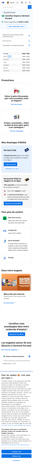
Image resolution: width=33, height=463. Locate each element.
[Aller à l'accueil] (3, 2)
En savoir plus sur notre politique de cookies (16, 425)
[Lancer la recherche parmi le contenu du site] (29, 7)
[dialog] (16, 417)
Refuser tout (16, 456)
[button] (17, 2)
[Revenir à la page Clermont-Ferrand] (2, 12)
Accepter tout (16, 452)
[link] (30, 357)
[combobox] (16, 7)
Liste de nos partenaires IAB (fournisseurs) (15, 445)
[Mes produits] (22, 2)
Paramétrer (16, 460)
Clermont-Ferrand (9, 12)
